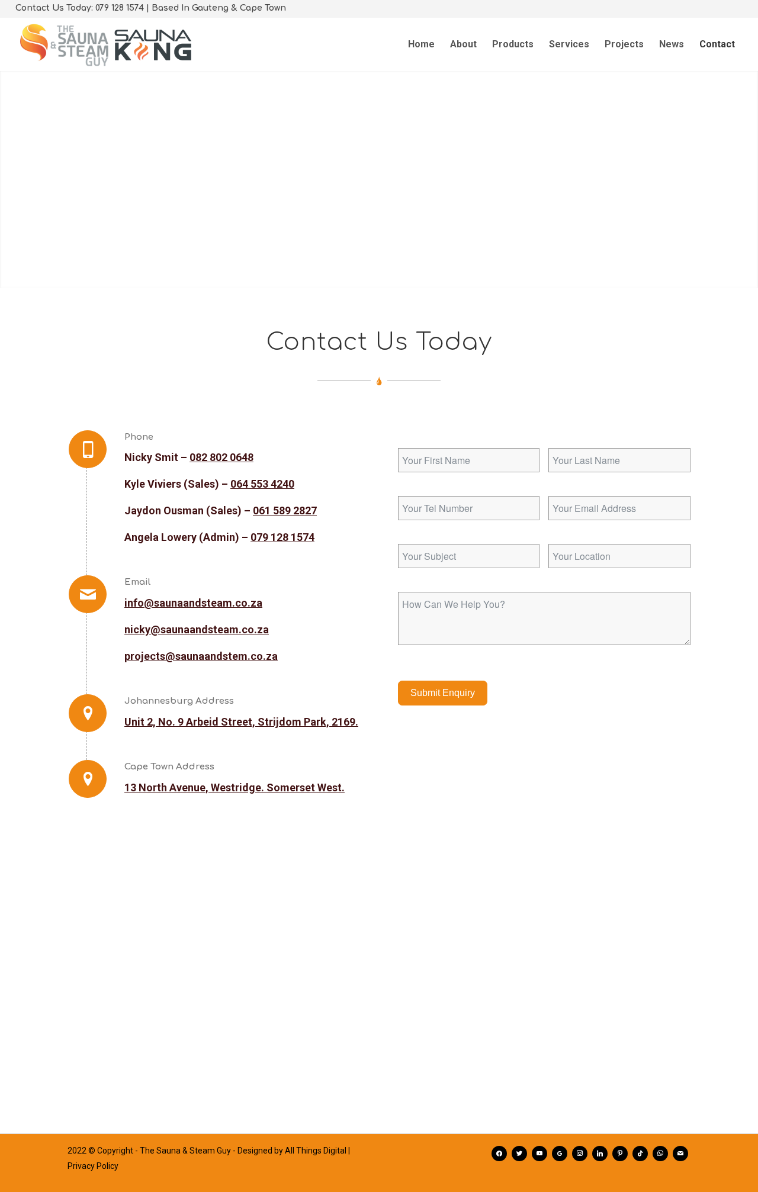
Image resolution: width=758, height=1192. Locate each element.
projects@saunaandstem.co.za (201, 656)
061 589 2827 (285, 510)
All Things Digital (315, 1150)
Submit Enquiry (442, 693)
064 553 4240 (262, 484)
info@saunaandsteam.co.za (193, 603)
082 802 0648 (221, 457)
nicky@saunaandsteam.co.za (196, 629)
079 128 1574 (282, 537)
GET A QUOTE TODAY (379, 214)
